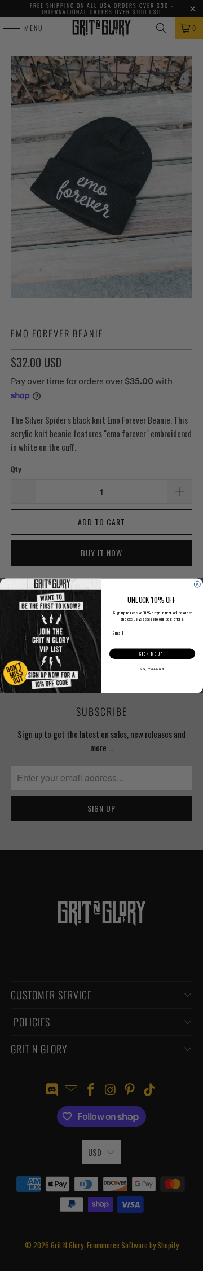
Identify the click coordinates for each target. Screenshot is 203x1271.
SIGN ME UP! (152, 653)
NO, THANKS (152, 669)
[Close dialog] (197, 584)
